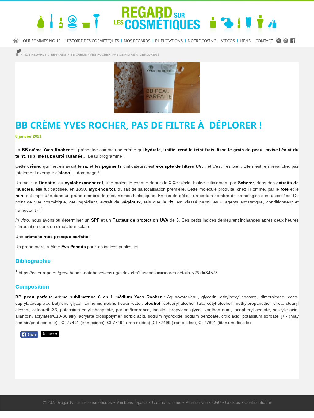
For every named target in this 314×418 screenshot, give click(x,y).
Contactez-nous (166, 402)
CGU (216, 402)
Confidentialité (257, 402)
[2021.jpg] (157, 87)
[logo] (157, 19)
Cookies (232, 402)
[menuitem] (17, 40)
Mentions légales (132, 402)
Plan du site (197, 402)
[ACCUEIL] (17, 40)
